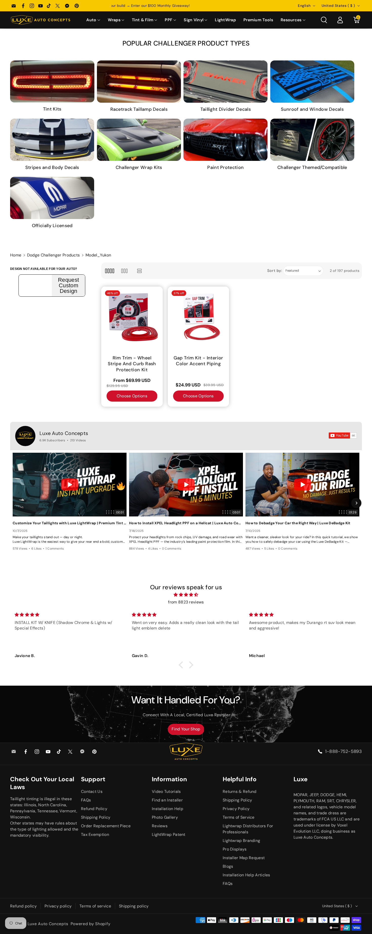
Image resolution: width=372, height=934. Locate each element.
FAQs (86, 800)
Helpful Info (240, 779)
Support (93, 779)
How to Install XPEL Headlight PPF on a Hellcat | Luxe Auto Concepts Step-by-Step (186, 523)
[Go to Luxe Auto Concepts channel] (25, 436)
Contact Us (91, 791)
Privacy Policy (236, 808)
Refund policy (23, 906)
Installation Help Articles (246, 875)
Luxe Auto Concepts (63, 433)
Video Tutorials (166, 791)
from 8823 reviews (186, 602)
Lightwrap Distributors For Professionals (248, 829)
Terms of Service (239, 817)
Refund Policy (94, 808)
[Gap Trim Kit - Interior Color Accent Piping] (198, 317)
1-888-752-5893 (343, 751)
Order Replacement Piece (106, 826)
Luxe (300, 779)
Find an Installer (167, 800)
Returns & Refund (240, 791)
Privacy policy (58, 906)
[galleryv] (124, 270)
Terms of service (95, 906)
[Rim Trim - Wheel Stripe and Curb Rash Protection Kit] (132, 317)
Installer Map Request (244, 857)
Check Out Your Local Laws (42, 783)
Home (15, 255)
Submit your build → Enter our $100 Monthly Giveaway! (186, 5)
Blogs (228, 866)
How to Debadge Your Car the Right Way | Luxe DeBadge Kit (297, 523)
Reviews (160, 826)
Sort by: (274, 270)
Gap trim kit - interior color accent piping (198, 361)
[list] (139, 270)
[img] (186, 595)
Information (169, 779)
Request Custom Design (68, 285)
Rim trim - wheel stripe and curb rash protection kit (132, 364)
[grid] (109, 270)
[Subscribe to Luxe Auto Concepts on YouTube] (343, 435)
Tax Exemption (95, 834)
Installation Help (167, 808)
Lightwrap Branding (241, 840)
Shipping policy (134, 906)
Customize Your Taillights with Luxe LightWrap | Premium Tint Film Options (70, 523)
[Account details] (340, 20)
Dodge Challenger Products (53, 255)
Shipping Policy (96, 817)
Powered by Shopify (91, 923)
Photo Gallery (165, 817)
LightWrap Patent (168, 834)
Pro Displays (235, 849)
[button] (93, 20)
